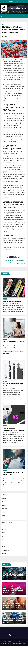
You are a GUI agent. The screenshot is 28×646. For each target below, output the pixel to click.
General (4, 526)
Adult (3, 494)
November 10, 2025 (9, 607)
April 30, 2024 (8, 303)
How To (4, 529)
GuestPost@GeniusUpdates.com (20, 643)
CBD (3, 24)
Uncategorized (5, 550)
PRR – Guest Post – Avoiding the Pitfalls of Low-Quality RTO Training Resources (13, 590)
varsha (14, 577)
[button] (23, 16)
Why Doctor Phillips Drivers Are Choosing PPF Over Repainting (13, 619)
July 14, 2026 (7, 577)
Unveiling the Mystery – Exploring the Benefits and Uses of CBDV (20, 262)
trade (3, 546)
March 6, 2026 (7, 592)
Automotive (5, 498)
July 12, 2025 (7, 622)
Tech (3, 539)
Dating (3, 519)
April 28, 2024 (8, 388)
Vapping (5, 339)
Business (4, 508)
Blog (3, 505)
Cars (3, 512)
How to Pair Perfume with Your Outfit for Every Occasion (13, 604)
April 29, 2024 (8, 343)
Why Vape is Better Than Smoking (13, 341)
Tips (3, 543)
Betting (4, 501)
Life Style (4, 532)
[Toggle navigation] (26, 16)
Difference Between (7, 522)
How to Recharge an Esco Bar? (12, 301)
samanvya (15, 303)
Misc (3, 536)
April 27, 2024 (8, 432)
